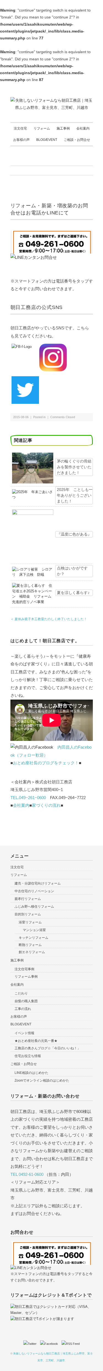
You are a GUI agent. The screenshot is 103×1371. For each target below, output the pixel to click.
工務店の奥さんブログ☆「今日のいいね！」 (47, 1048)
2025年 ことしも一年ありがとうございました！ (75, 495)
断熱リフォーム (30, 945)
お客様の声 (21, 140)
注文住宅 (20, 128)
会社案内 (83, 128)
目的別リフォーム (28, 914)
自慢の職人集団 (26, 1001)
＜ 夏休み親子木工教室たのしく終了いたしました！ (48, 619)
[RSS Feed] (71, 1343)
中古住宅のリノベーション (34, 891)
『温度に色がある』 (74, 534)
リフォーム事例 (26, 976)
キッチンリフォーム (33, 938)
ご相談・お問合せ (77, 140)
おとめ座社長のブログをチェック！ (46, 762)
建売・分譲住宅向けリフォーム (38, 883)
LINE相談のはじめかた (31, 1073)
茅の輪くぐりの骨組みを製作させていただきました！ (74, 467)
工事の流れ (23, 1009)
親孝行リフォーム (28, 899)
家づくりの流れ (46, 805)
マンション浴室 (34, 930)
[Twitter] (31, 1343)
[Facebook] (50, 1343)
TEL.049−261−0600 (28, 797)
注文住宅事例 (24, 969)
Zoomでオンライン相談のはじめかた (42, 1080)
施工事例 (63, 128)
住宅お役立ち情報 (28, 1056)
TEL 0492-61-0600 (26, 1174)
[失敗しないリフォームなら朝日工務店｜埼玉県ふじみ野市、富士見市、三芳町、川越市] (51, 100)
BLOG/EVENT (46, 140)
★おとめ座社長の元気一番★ (36, 1041)
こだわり (21, 993)
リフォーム (42, 128)
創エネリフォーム (32, 952)
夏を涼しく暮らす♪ (73, 592)
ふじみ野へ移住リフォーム (34, 906)
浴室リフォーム (30, 922)
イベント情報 (24, 1033)
